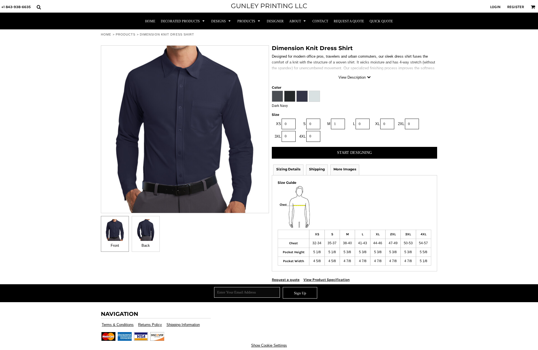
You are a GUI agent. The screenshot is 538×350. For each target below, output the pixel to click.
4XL (302, 136)
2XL (401, 124)
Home (106, 34)
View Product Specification (326, 280)
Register (515, 7)
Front (115, 245)
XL (377, 124)
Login (495, 7)
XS (278, 124)
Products (126, 34)
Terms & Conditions (118, 325)
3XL (278, 136)
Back (146, 245)
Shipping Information (183, 325)
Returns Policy (150, 325)
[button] (38, 7)
